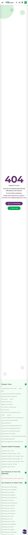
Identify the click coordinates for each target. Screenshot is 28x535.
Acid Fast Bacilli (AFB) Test (8, 439)
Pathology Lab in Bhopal (8, 500)
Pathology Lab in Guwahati (8, 521)
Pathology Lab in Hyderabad (9, 524)
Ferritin (11, 399)
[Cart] (22, 2)
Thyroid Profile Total (7, 401)
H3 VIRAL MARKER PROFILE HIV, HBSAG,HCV (13, 417)
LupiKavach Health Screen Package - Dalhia (13, 461)
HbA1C (20, 388)
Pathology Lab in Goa (7, 518)
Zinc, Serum (5, 399)
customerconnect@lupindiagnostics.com (14, 197)
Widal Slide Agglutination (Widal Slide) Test (12, 441)
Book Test (15, 208)
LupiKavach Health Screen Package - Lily (12, 458)
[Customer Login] (25, 2)
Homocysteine (5, 409)
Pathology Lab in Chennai (8, 508)
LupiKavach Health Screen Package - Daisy (12, 456)
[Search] (16, 2)
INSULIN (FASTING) (6, 423)
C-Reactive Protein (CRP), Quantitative (11, 393)
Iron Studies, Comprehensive (9, 407)
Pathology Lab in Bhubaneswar (9, 503)
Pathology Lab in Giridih (7, 516)
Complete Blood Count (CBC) (9, 388)
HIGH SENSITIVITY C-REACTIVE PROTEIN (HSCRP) (14, 436)
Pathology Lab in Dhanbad (8, 510)
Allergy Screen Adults (7, 404)
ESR (3, 391)
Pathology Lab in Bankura (8, 492)
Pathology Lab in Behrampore (9, 497)
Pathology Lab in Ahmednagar (9, 487)
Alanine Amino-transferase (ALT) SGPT (11, 428)
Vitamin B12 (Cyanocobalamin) (9, 396)
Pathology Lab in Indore (8, 526)
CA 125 (3, 415)
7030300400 (14, 195)
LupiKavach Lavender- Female (9, 464)
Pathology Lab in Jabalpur (8, 529)
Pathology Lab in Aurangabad (9, 489)
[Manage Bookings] (19, 2)
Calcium (9, 415)
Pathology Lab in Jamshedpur (9, 532)
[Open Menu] (2, 2)
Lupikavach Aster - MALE (8, 450)
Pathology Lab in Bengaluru (8, 495)
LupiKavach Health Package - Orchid (11, 453)
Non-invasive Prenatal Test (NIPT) (10, 420)
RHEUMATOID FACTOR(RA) (8, 433)
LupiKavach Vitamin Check (8, 466)
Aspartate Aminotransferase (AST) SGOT (12, 425)
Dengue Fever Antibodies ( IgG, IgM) (11, 431)
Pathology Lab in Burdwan (8, 505)
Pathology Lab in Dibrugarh (8, 513)
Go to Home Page (15, 203)
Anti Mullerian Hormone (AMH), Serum (11, 412)
